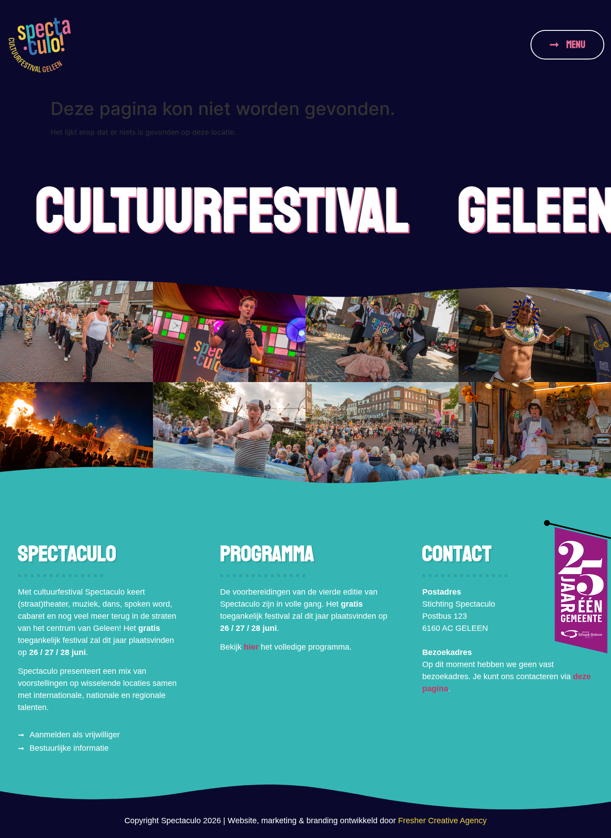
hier (251, 646)
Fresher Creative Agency (442, 820)
